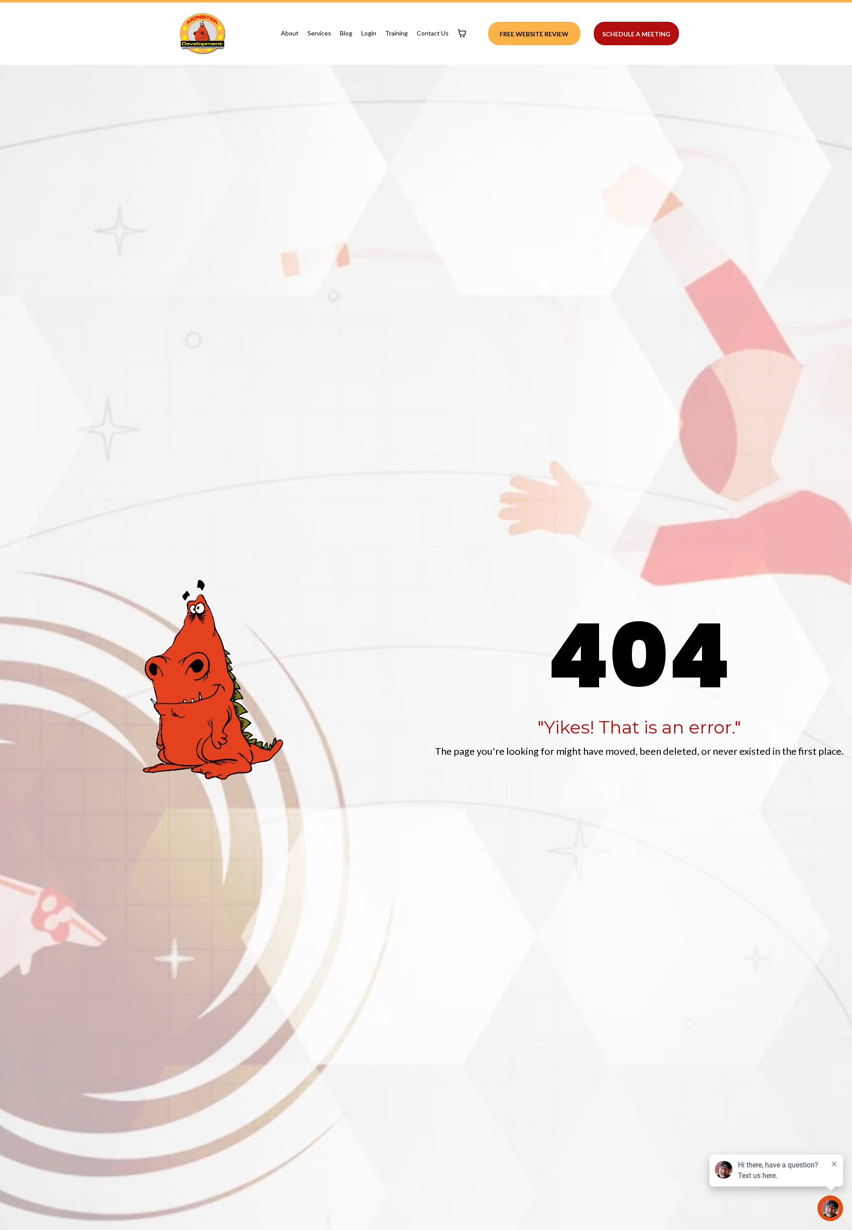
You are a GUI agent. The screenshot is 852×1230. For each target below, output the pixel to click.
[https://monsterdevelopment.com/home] (202, 33)
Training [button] (396, 33)
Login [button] (368, 33)
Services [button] (319, 33)
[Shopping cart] (462, 33)
